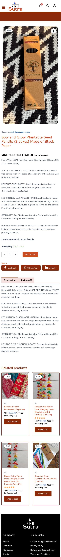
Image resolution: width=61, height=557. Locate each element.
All (12, 132)
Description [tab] (9, 280)
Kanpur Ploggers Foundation (43, 541)
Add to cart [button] (13, 421)
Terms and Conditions (40, 554)
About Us (7, 545)
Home (6, 541)
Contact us (8, 550)
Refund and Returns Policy (42, 550)
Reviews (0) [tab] (26, 280)
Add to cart (30, 254)
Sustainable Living (22, 132)
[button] (53, 30)
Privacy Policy (36, 545)
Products (7, 554)
